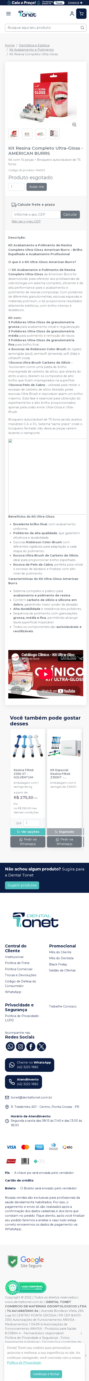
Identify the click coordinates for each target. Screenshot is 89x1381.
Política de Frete (17, 963)
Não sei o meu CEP (26, 221)
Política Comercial (18, 969)
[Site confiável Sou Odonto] (25, 1288)
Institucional (14, 957)
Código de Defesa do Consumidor (20, 984)
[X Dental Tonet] (41, 1046)
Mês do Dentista (61, 958)
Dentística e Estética (34, 45)
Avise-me (36, 187)
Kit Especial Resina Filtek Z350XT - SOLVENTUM (60, 773)
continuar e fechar (46, 1374)
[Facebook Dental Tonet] (31, 1046)
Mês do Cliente (60, 952)
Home (10, 45)
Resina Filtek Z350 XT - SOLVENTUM (24, 773)
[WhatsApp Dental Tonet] (10, 1046)
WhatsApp (13, 992)
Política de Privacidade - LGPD (23, 1018)
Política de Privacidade (24, 1362)
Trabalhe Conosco (63, 1006)
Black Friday (58, 964)
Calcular (70, 214)
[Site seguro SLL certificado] (25, 1261)
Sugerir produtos (22, 885)
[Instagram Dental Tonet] (20, 1046)
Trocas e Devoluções (20, 975)
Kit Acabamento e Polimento (31, 50)
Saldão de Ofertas (62, 970)
